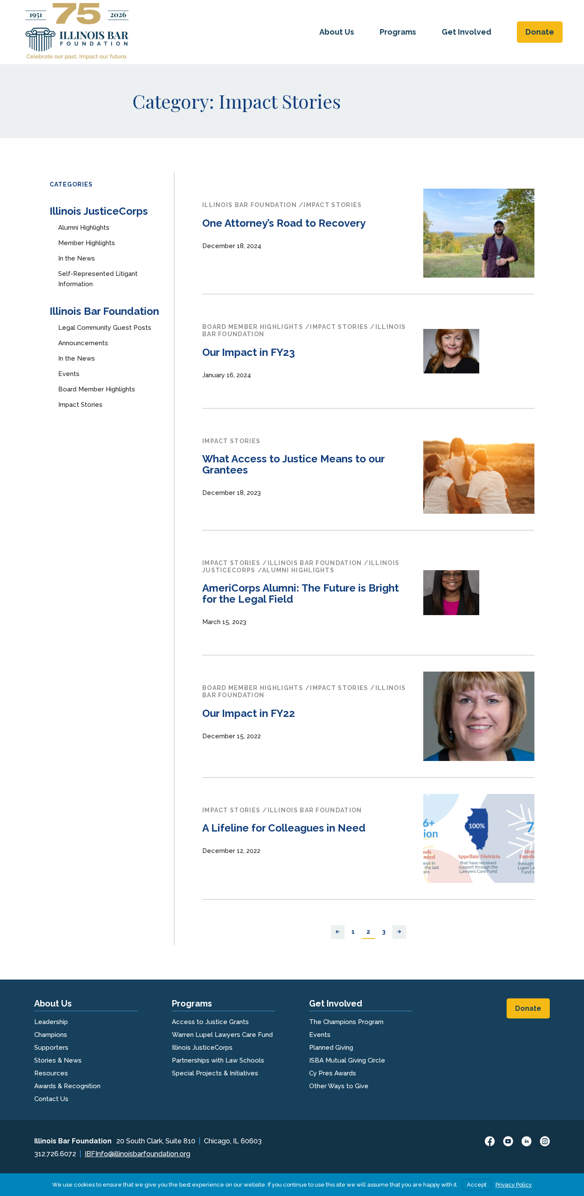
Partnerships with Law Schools (218, 1060)
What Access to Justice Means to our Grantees (293, 464)
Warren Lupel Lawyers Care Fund (222, 1035)
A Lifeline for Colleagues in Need (284, 828)
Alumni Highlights (83, 227)
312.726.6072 (55, 1154)
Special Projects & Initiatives (215, 1073)
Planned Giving (331, 1047)
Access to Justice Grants (210, 1022)
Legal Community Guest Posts (104, 328)
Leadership (51, 1022)
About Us (336, 31)
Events (69, 374)
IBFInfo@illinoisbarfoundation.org (137, 1154)
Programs (398, 31)
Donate (539, 31)
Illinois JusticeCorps (99, 211)
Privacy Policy (514, 1184)
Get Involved (466, 31)
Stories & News (58, 1060)
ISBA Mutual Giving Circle (347, 1060)
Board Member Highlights (96, 389)
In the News (76, 258)
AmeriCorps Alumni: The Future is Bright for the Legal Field (300, 593)
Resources (51, 1073)
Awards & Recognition (67, 1086)
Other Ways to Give (339, 1086)
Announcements (83, 343)
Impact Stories (80, 405)
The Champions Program (346, 1022)
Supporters (51, 1047)
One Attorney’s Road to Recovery (284, 223)
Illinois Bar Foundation (104, 311)
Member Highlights (86, 243)
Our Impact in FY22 (248, 713)
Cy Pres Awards (332, 1073)
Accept (477, 1184)
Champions (50, 1035)
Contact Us (51, 1099)
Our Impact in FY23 (248, 352)
